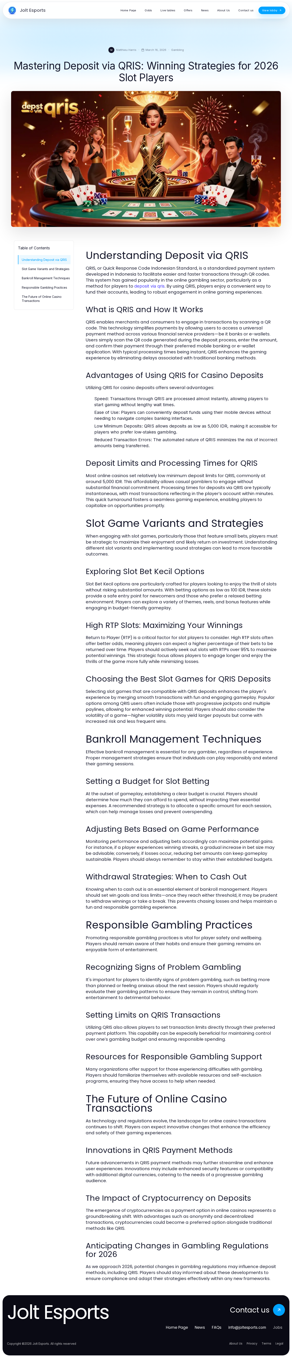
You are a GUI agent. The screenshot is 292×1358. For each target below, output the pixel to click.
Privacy (252, 1343)
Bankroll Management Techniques (46, 278)
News (200, 1327)
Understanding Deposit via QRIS (44, 260)
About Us (235, 1343)
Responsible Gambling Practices (44, 287)
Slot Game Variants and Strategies (45, 269)
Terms (266, 1343)
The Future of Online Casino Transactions (42, 299)
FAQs (216, 1327)
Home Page (177, 1327)
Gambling (177, 49)
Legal (279, 1343)
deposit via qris (149, 286)
